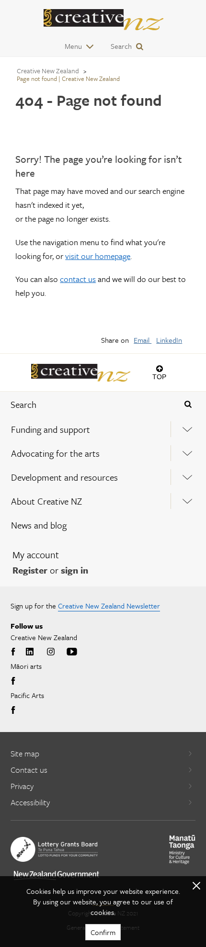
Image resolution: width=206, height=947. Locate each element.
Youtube (71, 652)
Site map (25, 753)
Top (159, 376)
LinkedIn (169, 340)
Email (142, 340)
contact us (78, 279)
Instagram (50, 652)
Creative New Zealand (48, 71)
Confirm (103, 932)
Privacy (22, 786)
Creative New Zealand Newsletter (109, 605)
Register (29, 570)
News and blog (39, 525)
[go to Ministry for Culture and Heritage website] (182, 849)
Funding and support (50, 429)
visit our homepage (97, 256)
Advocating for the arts (55, 453)
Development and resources (64, 477)
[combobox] (86, 404)
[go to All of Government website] (56, 875)
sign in (74, 570)
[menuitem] (103, 429)
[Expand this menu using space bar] (187, 429)
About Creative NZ (46, 501)
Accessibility (30, 802)
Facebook (14, 652)
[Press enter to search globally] (188, 404)
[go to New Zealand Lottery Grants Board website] (54, 849)
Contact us (29, 770)
